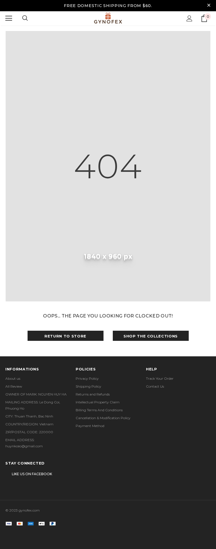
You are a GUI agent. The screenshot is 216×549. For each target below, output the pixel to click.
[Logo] (108, 18)
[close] (209, 5)
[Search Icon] (25, 18)
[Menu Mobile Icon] (8, 18)
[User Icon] (189, 18)
